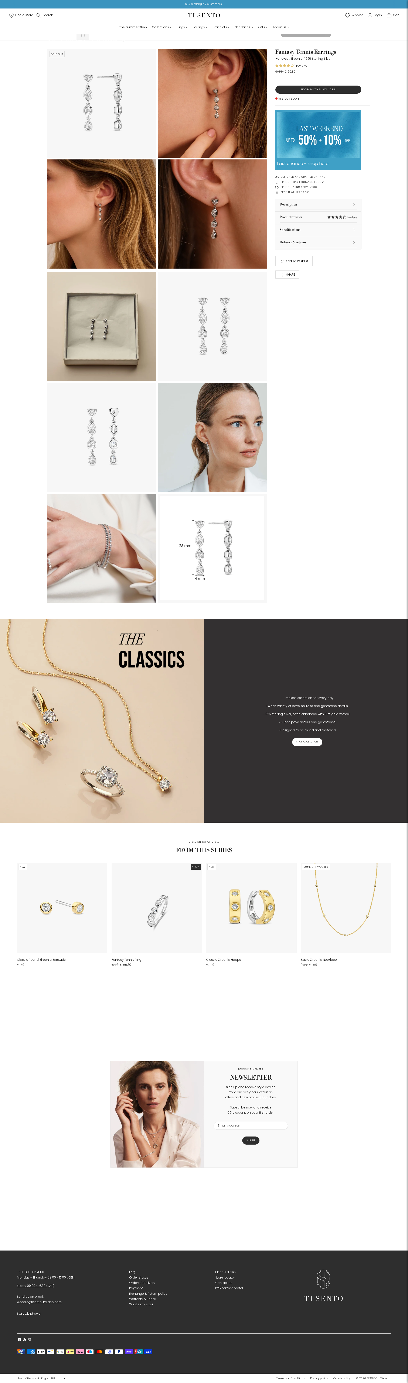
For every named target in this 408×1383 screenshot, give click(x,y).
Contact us (223, 1283)
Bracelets (220, 27)
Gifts (261, 27)
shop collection (307, 742)
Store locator (225, 1277)
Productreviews (318, 217)
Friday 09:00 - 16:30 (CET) (35, 1286)
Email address (227, 1119)
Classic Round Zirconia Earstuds (41, 960)
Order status (138, 1277)
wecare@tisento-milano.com (39, 1302)
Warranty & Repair (142, 1299)
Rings (181, 27)
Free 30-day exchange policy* (303, 182)
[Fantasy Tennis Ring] (157, 908)
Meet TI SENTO (225, 1272)
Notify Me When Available (318, 89)
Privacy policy (319, 1378)
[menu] (41, 1378)
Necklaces (242, 27)
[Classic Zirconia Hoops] (251, 908)
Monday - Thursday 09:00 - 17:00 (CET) (46, 1277)
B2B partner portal (229, 1288)
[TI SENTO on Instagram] (29, 1340)
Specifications (290, 230)
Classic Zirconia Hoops (223, 960)
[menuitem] (291, 1378)
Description (288, 205)
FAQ (132, 1272)
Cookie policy (342, 1378)
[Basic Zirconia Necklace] (346, 908)
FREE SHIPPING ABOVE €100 (299, 187)
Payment (136, 1288)
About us (279, 27)
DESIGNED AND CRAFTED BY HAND (303, 177)
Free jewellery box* (295, 192)
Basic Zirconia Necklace (319, 960)
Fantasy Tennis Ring (126, 960)
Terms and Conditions (290, 1378)
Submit (250, 1140)
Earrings (199, 27)
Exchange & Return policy (148, 1293)
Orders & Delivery (142, 1283)
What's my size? (141, 1304)
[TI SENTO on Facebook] (19, 1340)
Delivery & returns (293, 242)
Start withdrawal (29, 1313)
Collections (160, 27)
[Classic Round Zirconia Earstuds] (62, 908)
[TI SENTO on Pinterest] (24, 1340)
